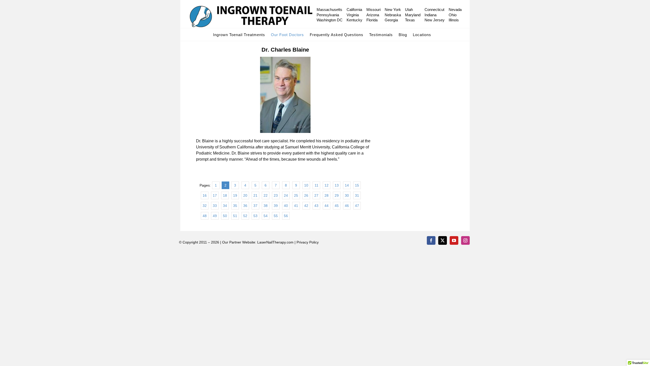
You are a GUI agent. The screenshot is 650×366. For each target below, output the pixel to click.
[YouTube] (454, 240)
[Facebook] (431, 240)
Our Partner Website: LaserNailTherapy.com (258, 242)
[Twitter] (442, 240)
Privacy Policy (308, 242)
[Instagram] (465, 240)
